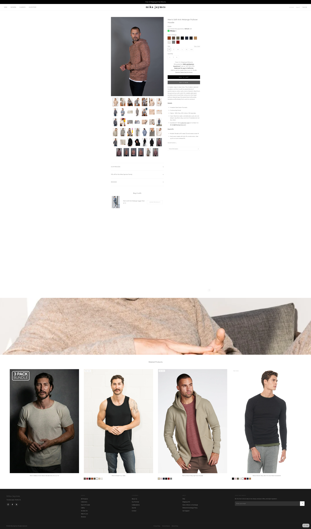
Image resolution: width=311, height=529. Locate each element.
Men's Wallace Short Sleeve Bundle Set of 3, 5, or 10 (44, 475)
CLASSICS (22, 7)
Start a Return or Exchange (190, 505)
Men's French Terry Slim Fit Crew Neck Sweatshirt (267, 475)
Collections (84, 502)
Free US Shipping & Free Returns (155, 2)
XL (186, 49)
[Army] (94, 479)
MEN (5, 7)
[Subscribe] (302, 503)
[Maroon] (169, 479)
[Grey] (171, 479)
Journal (134, 508)
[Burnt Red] (87, 479)
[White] (97, 479)
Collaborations (136, 505)
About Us (134, 499)
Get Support (185, 511)
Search (298, 7)
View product (154, 202)
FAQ (183, 499)
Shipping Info (186, 502)
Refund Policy (175, 526)
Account (291, 7)
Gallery (83, 508)
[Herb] (85, 479)
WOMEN (13, 7)
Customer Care (185, 123)
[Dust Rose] (161, 479)
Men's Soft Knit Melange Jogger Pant (134, 201)
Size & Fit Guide (85, 505)
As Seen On (84, 511)
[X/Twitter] (16, 504)
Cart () (304, 7)
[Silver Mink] (99, 479)
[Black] (90, 479)
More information (173, 148)
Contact (134, 511)
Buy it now (184, 82)
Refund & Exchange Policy (190, 508)
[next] (306, 424)
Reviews (83, 517)
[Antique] (92, 479)
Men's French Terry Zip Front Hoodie (192, 475)
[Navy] (164, 479)
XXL (191, 49)
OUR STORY (32, 7)
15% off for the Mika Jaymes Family (121, 174)
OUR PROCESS (115, 166)
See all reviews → (172, 142)
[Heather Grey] (102, 479)
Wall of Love (84, 514)
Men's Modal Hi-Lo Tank (118, 475)
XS (169, 49)
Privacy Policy (157, 526)
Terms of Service (166, 526)
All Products (84, 499)
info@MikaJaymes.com (179, 125)
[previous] (5, 424)
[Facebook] (12, 504)
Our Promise (135, 502)
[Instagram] (8, 504)
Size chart (197, 46)
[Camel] (250, 479)
